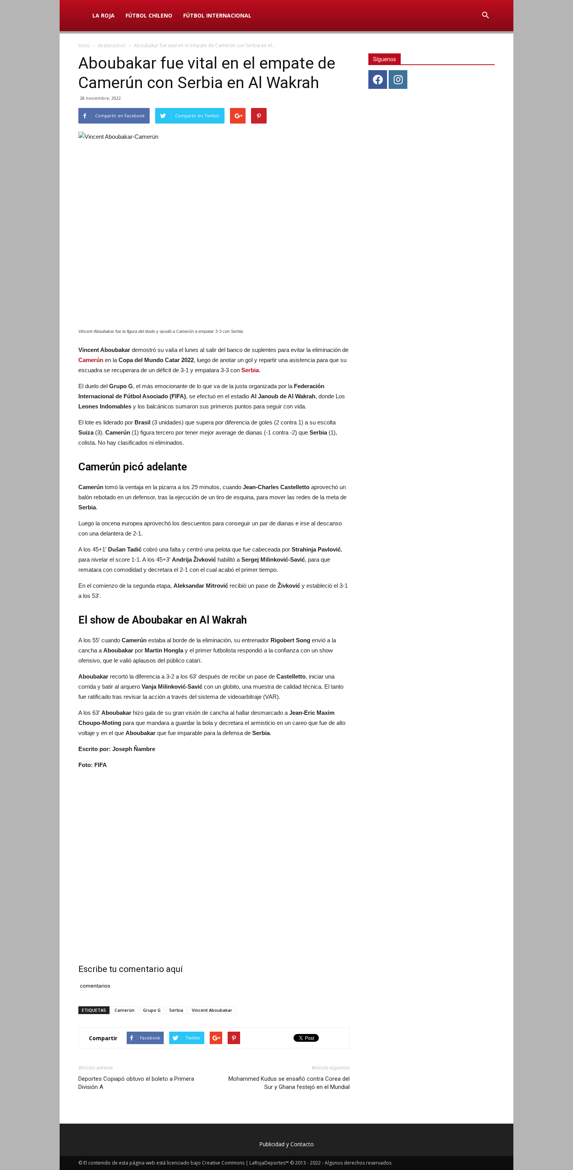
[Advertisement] (214, 857)
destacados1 (111, 45)
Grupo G (152, 1010)
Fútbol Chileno (149, 15)
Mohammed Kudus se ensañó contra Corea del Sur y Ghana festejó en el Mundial (289, 1082)
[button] (485, 15)
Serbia (250, 370)
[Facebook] (377, 79)
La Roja (103, 15)
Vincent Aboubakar (212, 1010)
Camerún (124, 1010)
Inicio (84, 45)
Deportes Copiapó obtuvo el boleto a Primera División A (136, 1082)
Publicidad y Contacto (286, 1144)
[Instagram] (398, 79)
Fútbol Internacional (217, 15)
